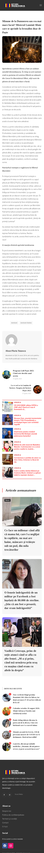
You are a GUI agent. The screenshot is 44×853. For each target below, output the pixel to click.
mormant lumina (26, 323)
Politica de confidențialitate (13, 815)
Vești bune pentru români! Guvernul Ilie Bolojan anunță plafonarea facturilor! (25, 434)
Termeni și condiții (9, 819)
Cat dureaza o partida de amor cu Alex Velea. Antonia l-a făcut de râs (27, 460)
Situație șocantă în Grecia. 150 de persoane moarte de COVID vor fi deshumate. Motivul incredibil (26, 734)
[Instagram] (10, 795)
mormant (14, 323)
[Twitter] (4, 795)
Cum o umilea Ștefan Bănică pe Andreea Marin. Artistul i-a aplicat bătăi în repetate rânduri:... (27, 473)
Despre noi (6, 811)
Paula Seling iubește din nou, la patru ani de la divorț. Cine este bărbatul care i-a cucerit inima (25, 722)
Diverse (7, 500)
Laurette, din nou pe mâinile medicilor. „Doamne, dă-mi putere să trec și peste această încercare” (26, 746)
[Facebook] (5, 845)
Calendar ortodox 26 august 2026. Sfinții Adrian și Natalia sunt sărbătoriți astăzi (26, 711)
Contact (5, 822)
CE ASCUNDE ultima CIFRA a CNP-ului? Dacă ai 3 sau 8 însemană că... (26, 407)
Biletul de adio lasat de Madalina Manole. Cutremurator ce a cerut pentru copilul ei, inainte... (27, 447)
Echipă (5, 826)
